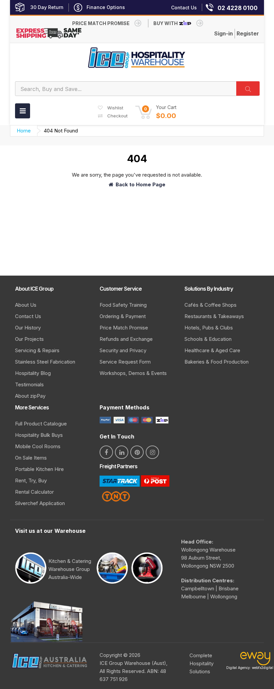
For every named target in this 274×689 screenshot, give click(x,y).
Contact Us (28, 316)
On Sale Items (31, 458)
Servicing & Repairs (37, 350)
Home (24, 130)
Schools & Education (208, 339)
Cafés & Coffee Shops (210, 305)
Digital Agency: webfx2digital (249, 668)
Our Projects (29, 339)
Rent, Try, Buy (31, 480)
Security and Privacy (123, 350)
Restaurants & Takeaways (214, 316)
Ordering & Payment (123, 316)
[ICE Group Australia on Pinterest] (137, 452)
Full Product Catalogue (41, 423)
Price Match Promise (124, 327)
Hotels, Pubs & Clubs (208, 327)
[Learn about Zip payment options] (161, 419)
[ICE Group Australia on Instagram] (152, 452)
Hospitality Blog (33, 373)
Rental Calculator (34, 492)
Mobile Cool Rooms (37, 446)
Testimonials (29, 384)
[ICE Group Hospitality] (137, 58)
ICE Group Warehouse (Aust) (133, 663)
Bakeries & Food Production (216, 362)
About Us (25, 305)
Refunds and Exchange (126, 339)
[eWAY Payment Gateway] (255, 660)
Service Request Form (125, 362)
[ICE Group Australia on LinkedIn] (121, 452)
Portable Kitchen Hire (39, 469)
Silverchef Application (40, 503)
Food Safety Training (123, 305)
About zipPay (30, 396)
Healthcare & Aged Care (212, 350)
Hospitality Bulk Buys (39, 435)
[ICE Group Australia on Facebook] (106, 452)
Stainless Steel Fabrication (45, 362)
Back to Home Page (140, 184)
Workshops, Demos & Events (133, 373)
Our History (28, 327)
